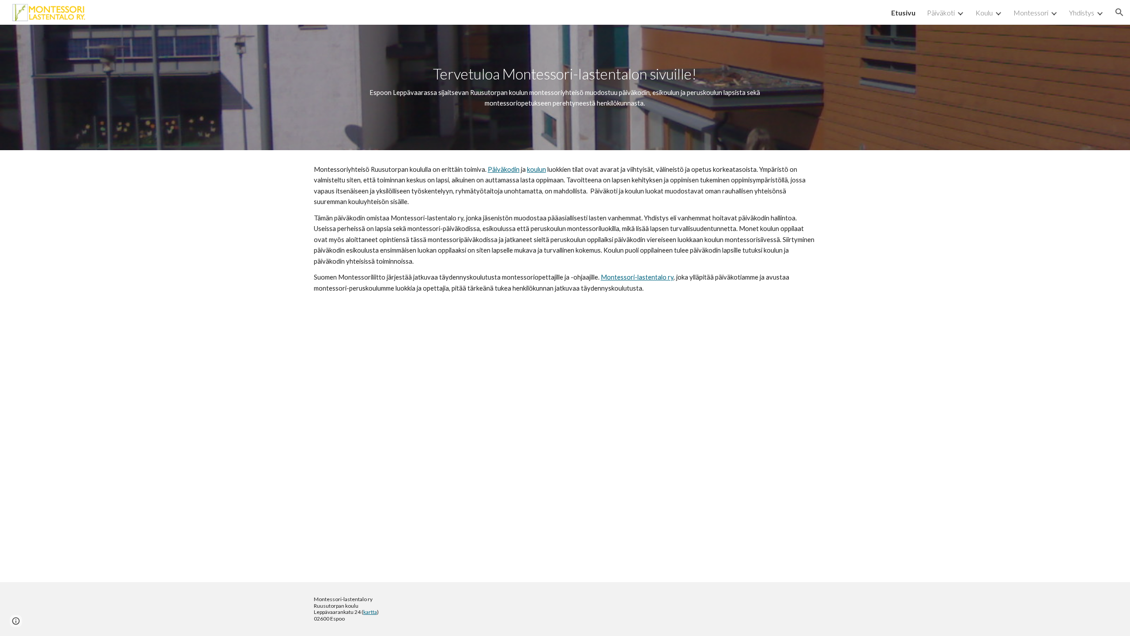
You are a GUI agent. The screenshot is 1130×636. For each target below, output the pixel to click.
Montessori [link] (1030, 12)
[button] (1119, 12)
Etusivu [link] (903, 12)
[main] (565, 87)
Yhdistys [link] (1081, 12)
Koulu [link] (984, 12)
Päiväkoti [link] (941, 12)
